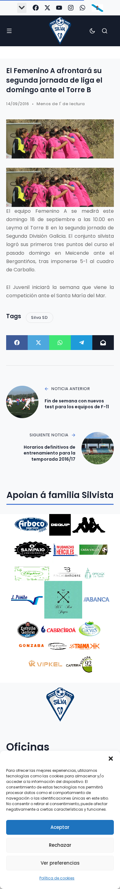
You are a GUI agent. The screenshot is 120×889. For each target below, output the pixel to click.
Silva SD (39, 317)
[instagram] (71, 8)
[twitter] (47, 8)
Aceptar (60, 827)
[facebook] (36, 8)
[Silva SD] (60, 30)
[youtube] (59, 8)
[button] (111, 758)
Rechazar (60, 845)
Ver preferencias (60, 863)
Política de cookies (56, 878)
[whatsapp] (82, 8)
